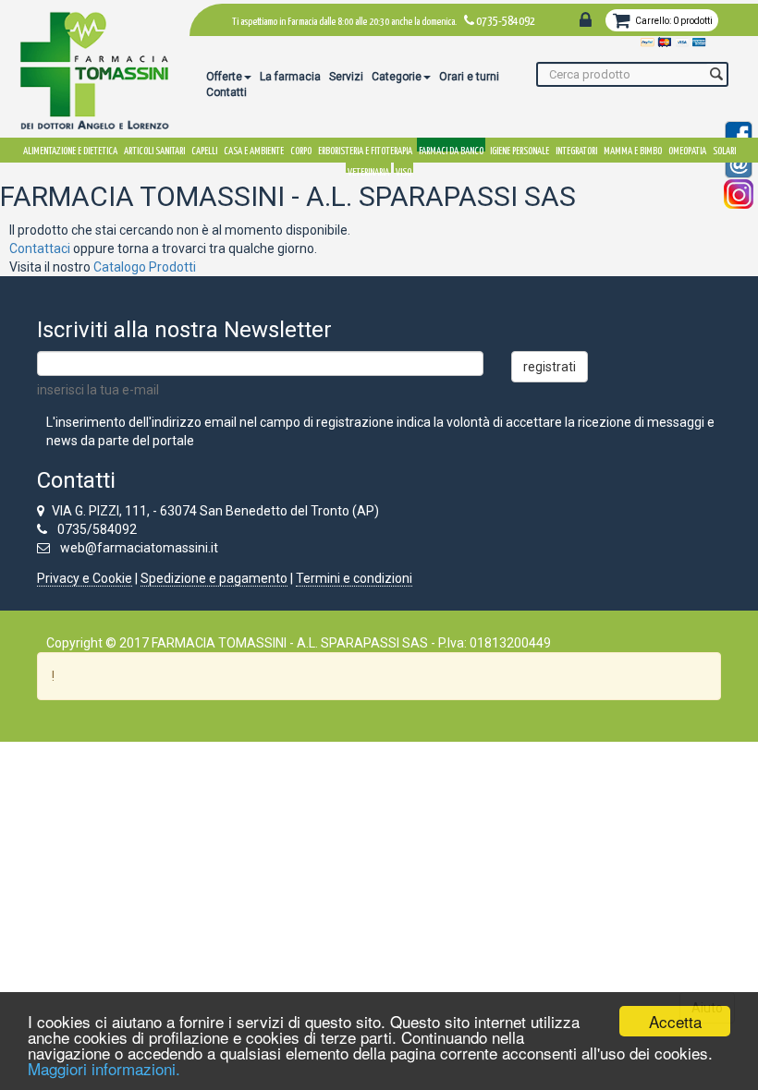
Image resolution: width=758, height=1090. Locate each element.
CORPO (301, 148)
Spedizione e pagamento (214, 578)
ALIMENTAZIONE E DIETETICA (70, 148)
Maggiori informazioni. (104, 1068)
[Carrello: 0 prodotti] (624, 22)
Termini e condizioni (354, 578)
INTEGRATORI (576, 148)
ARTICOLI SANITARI (154, 148)
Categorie (397, 76)
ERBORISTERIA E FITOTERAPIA (365, 148)
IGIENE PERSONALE (519, 148)
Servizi (346, 76)
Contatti (226, 92)
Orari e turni (469, 76)
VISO (403, 170)
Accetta (675, 1021)
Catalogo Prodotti (144, 267)
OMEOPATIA (687, 148)
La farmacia (290, 76)
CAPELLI (204, 148)
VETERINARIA (368, 170)
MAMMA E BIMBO (633, 148)
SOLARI (724, 148)
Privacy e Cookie (84, 578)
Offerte (224, 76)
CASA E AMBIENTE (254, 148)
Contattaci (39, 248)
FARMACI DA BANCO (451, 148)
